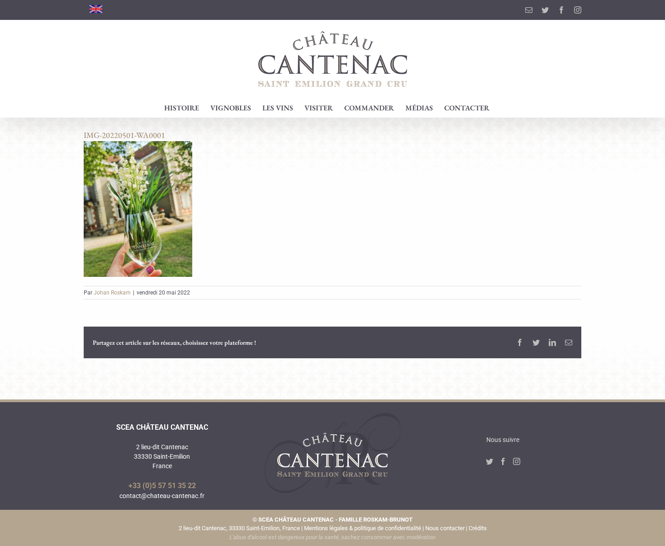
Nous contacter (445, 528)
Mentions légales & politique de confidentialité (362, 528)
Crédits (478, 528)
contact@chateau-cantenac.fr (161, 495)
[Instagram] (516, 461)
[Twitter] (489, 461)
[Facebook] (503, 461)
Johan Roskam (112, 293)
